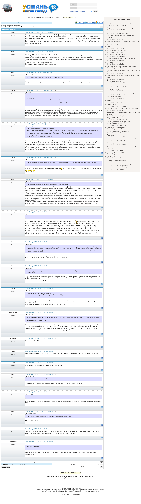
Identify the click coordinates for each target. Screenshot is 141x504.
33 (55, 338)
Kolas (121, 39)
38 (55, 411)
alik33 (122, 129)
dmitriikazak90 (124, 33)
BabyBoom (123, 116)
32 (55, 312)
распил (13, 32)
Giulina (122, 64)
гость (13, 51)
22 (55, 51)
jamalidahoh (123, 29)
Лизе (13, 362)
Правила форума (68, 17)
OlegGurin (123, 106)
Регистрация (82, 11)
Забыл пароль (74, 11)
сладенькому (13, 392)
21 (55, 32)
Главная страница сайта (33, 17)
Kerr (121, 73)
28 (55, 212)
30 (55, 266)
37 (55, 392)
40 (55, 441)
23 (55, 72)
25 (55, 124)
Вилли (122, 98)
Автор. (13, 72)
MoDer (15, 25)
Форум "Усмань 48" (5, 26)
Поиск (76, 17)
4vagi (121, 90)
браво (13, 157)
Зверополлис (124, 166)
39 (55, 429)
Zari (121, 68)
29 (55, 242)
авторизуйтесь (79, 478)
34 (55, 351)
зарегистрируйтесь (62, 478)
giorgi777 (123, 150)
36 (55, 374)
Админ (18, 25)
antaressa (123, 125)
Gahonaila (123, 25)
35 (55, 362)
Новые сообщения (47, 17)
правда (13, 90)
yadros (122, 169)
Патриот (13, 338)
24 (55, 90)
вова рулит (13, 312)
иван (13, 429)
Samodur (123, 133)
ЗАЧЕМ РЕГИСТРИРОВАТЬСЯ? (70, 473)
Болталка (13, 26)
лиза (13, 351)
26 (55, 157)
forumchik (123, 140)
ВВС (121, 102)
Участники (58, 17)
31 (55, 288)
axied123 (122, 56)
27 (55, 179)
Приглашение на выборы (26, 26)
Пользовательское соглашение (71, 494)
